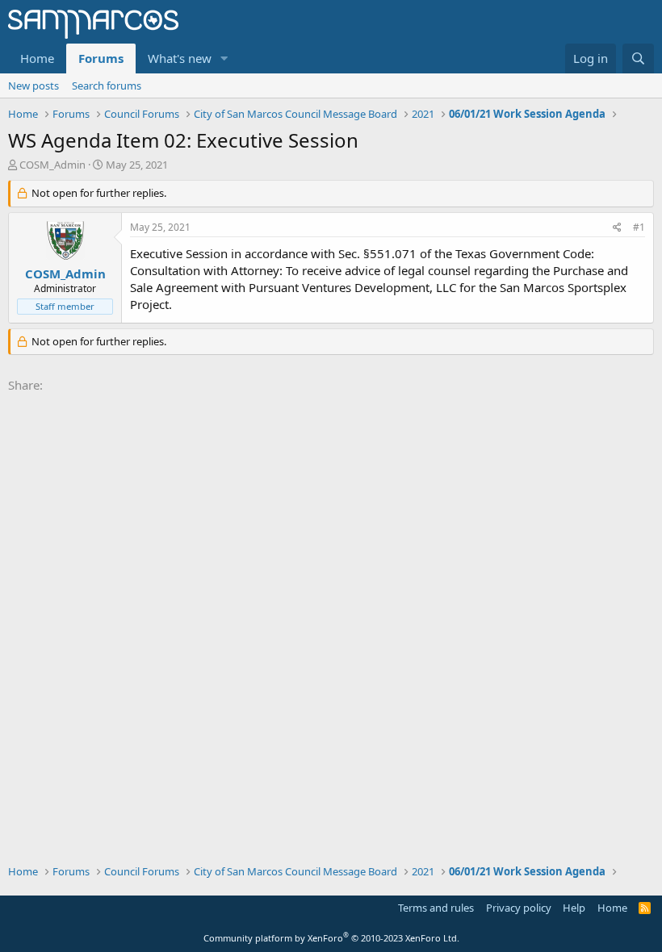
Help (574, 907)
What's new (180, 58)
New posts (33, 85)
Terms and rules (436, 907)
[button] (224, 58)
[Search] (638, 58)
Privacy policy (518, 907)
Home (37, 58)
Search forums (106, 85)
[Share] (617, 228)
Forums (101, 58)
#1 (639, 227)
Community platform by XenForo (331, 938)
